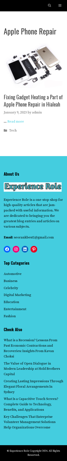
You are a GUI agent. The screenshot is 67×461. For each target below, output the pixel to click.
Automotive (13, 274)
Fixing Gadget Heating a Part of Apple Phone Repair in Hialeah (33, 100)
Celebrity (11, 288)
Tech (13, 130)
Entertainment (15, 309)
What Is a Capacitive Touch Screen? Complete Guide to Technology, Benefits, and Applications (31, 404)
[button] (49, 5)
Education (11, 302)
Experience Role (16, 200)
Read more (15, 121)
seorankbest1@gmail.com (34, 237)
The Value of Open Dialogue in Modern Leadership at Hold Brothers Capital (32, 368)
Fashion (10, 316)
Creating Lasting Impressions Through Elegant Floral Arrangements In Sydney (33, 386)
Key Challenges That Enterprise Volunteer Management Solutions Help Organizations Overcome (29, 422)
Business (10, 281)
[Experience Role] (11, 5)
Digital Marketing (17, 295)
